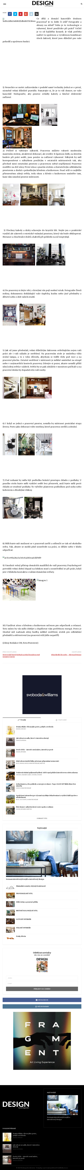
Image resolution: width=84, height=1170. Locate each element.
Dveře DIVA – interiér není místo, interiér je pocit (34, 750)
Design (18, 729)
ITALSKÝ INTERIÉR (23, 928)
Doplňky (23, 729)
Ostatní (34, 775)
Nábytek (42, 763)
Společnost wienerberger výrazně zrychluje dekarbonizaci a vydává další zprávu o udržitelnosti (47, 796)
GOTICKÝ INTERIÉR (23, 919)
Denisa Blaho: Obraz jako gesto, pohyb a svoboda (34, 727)
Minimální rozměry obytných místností (31, 886)
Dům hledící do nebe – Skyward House (66, 655)
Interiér (23, 752)
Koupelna (23, 740)
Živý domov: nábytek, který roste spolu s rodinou (34, 807)
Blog (17, 763)
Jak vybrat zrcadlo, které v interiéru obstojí (32, 738)
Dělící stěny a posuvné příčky (27, 902)
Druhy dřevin (21, 936)
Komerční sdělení (33, 763)
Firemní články (26, 775)
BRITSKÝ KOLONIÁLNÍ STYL (27, 911)
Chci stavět (23, 799)
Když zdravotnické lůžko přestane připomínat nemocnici (37, 761)
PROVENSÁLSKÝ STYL (24, 893)
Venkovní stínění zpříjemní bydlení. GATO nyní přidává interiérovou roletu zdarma (47, 773)
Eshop (18, 740)
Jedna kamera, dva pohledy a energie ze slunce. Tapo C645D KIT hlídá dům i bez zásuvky (46, 785)
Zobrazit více (42, 818)
